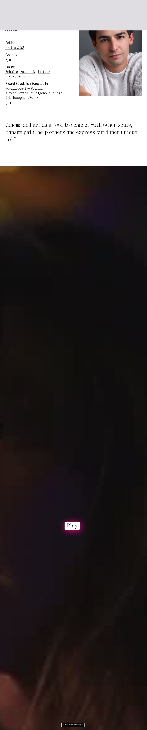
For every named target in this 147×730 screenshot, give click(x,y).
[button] (139, 5)
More (27, 76)
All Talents (26, 5)
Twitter (44, 72)
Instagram (13, 76)
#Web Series (37, 98)
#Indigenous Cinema (46, 93)
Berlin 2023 (14, 48)
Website (11, 72)
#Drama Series (16, 93)
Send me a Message (73, 725)
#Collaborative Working (24, 88)
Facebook (27, 72)
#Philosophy (15, 98)
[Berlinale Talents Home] (10, 5)
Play (72, 526)
